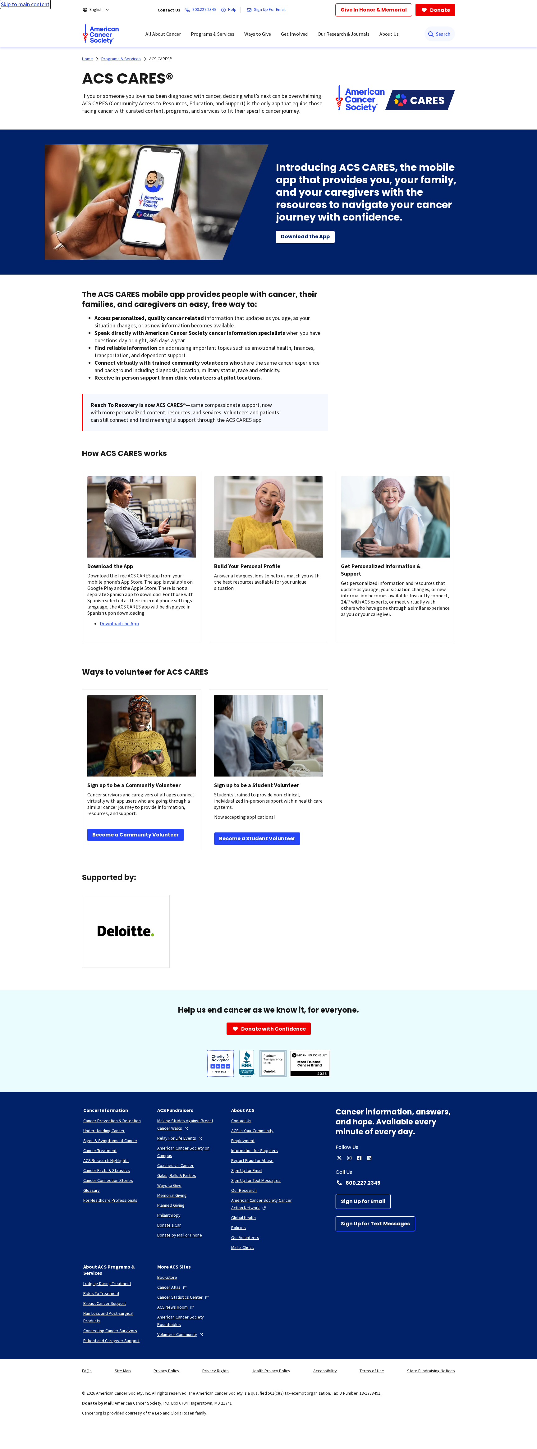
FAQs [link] (87, 1371)
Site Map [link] (123, 1371)
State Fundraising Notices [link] (431, 1371)
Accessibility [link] (325, 1371)
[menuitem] (100, 34)
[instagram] (349, 1158)
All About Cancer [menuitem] (163, 34)
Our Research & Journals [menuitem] (343, 34)
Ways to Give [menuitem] (257, 34)
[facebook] (359, 1158)
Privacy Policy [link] (166, 1371)
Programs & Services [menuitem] (212, 34)
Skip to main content (25, 4)
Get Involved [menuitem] (294, 34)
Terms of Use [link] (372, 1371)
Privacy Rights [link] (215, 1371)
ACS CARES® (160, 59)
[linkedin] (369, 1158)
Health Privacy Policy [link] (271, 1371)
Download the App (119, 623)
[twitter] (339, 1158)
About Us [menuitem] (389, 34)
